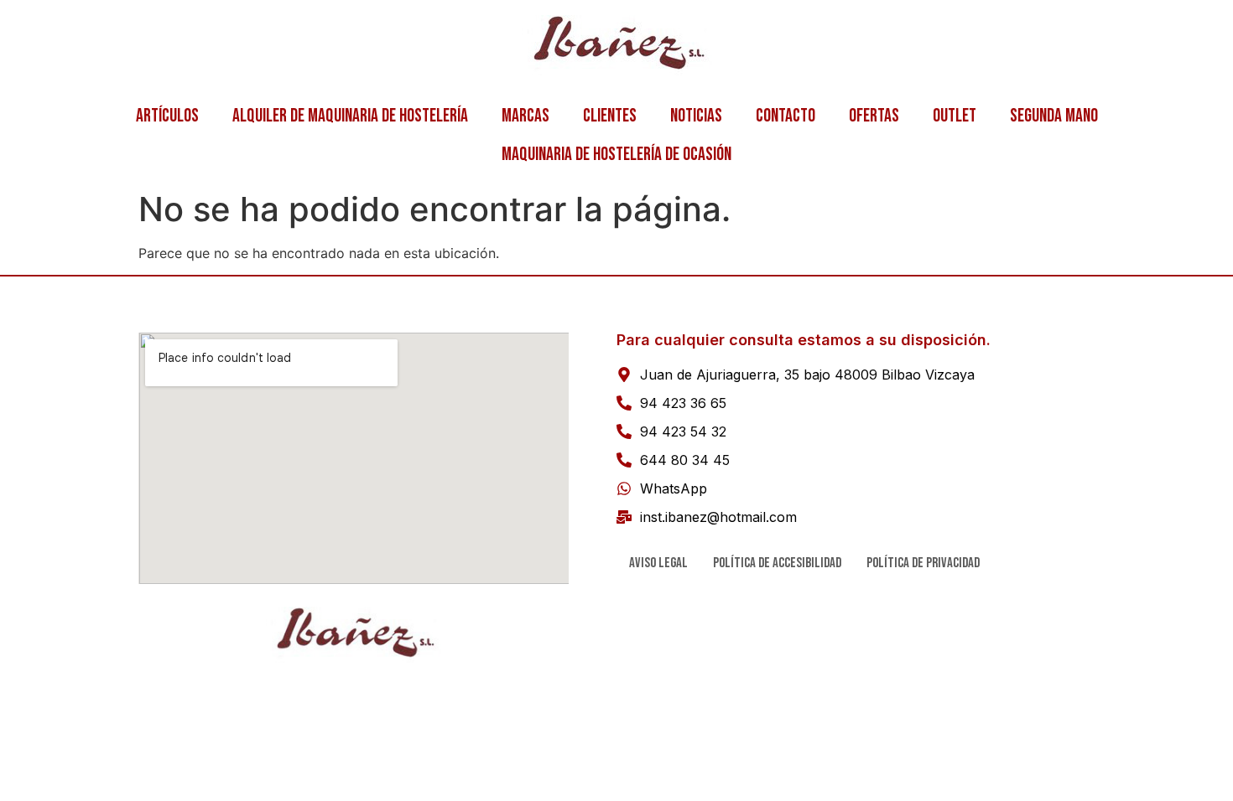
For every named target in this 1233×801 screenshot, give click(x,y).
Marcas (525, 116)
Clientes (610, 116)
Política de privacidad (923, 563)
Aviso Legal (658, 563)
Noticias (696, 116)
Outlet (954, 116)
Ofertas (874, 116)
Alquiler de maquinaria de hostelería (350, 116)
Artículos (167, 116)
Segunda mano (1054, 116)
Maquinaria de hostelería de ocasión (616, 154)
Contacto (785, 116)
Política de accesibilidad (777, 563)
